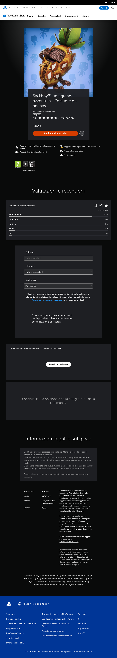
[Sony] (110, 4)
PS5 (18, 8)
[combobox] (58, 258)
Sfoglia (85, 16)
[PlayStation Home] (5, 8)
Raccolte (42, 16)
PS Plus (34, 8)
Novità (54, 8)
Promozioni (55, 16)
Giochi (25, 8)
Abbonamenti (71, 16)
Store (11, 8)
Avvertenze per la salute (68, 542)
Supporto (64, 8)
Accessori (44, 8)
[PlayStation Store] (14, 15)
